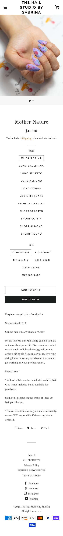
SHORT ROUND (31, 233)
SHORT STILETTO (31, 211)
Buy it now (30, 299)
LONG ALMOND (31, 180)
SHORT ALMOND (31, 226)
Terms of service (31, 475)
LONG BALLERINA (31, 165)
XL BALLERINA (31, 158)
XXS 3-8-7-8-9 (31, 275)
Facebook (33, 483)
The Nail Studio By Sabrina (31, 7)
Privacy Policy (31, 465)
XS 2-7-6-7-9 (31, 267)
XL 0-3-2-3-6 (20, 252)
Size (31, 245)
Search (31, 455)
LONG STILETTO (31, 173)
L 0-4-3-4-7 (43, 252)
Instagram (33, 493)
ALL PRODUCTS (31, 460)
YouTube (33, 498)
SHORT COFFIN (31, 218)
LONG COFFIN (31, 188)
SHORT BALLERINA (31, 203)
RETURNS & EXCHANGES (31, 470)
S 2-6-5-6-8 (42, 260)
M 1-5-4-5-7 (21, 260)
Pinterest (33, 488)
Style (31, 150)
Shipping (26, 138)
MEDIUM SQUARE (31, 195)
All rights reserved (31, 511)
